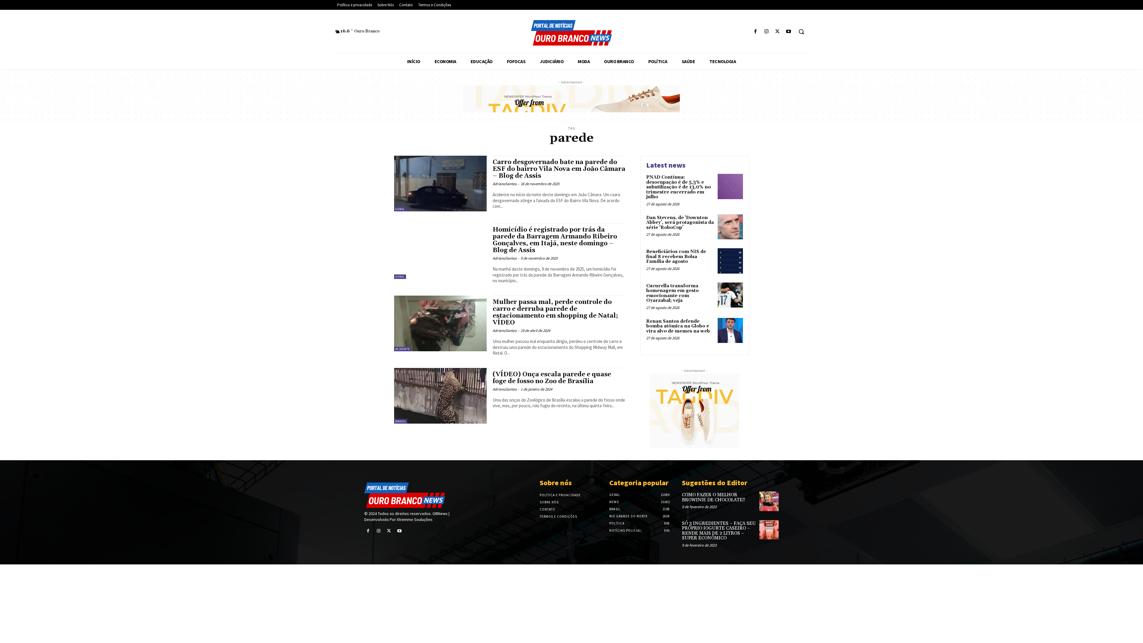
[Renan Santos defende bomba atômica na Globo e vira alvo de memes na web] (730, 330)
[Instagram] (766, 32)
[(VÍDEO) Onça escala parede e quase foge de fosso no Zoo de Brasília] (440, 396)
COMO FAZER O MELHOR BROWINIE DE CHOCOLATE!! (713, 497)
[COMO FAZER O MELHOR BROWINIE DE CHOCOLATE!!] (769, 501)
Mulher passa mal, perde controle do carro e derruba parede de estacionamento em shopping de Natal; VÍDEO (555, 312)
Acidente (402, 349)
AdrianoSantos (504, 183)
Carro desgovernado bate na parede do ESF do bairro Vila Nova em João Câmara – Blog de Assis (559, 169)
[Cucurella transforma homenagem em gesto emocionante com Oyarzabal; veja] (730, 295)
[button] (801, 31)
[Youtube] (789, 32)
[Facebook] (755, 32)
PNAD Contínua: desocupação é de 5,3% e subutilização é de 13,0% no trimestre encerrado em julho (678, 187)
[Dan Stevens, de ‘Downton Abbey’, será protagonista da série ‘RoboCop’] (730, 227)
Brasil (400, 421)
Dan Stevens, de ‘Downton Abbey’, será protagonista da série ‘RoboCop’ (680, 222)
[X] (778, 32)
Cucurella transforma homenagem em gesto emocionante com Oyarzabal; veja (672, 293)
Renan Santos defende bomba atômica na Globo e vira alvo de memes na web (678, 326)
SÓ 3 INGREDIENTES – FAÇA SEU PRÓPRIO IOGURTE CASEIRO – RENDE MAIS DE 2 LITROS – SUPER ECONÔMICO (719, 531)
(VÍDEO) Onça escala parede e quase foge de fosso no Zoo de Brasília (552, 378)
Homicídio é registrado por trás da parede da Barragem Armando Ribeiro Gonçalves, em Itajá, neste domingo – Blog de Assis (555, 240)
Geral (400, 209)
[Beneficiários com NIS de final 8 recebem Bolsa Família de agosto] (730, 261)
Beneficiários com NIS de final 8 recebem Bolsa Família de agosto (676, 256)
